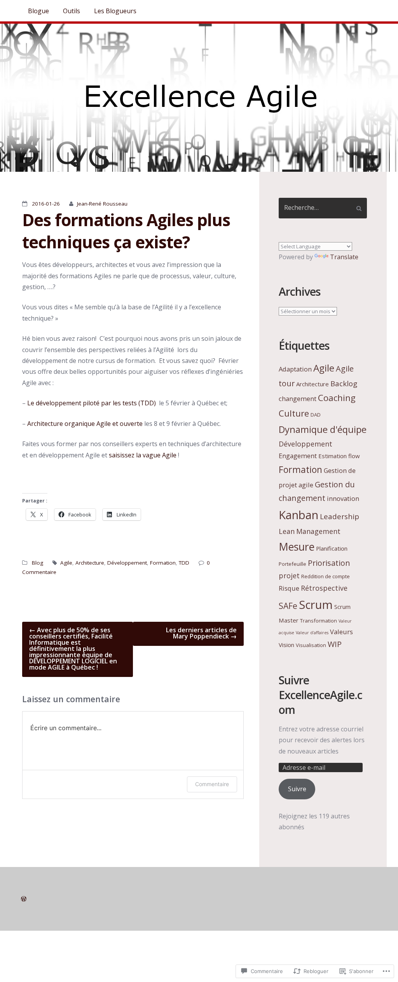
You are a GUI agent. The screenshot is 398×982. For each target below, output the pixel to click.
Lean (287, 531)
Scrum (316, 604)
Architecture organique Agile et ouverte (85, 423)
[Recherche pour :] (323, 208)
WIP (335, 644)
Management (318, 531)
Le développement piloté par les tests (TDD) (91, 403)
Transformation (318, 620)
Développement (127, 562)
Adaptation (295, 369)
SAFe (288, 605)
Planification (331, 548)
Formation (163, 562)
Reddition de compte (325, 576)
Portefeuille (292, 563)
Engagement (298, 455)
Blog (37, 562)
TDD (184, 562)
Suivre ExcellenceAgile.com (320, 695)
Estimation (332, 456)
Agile (66, 562)
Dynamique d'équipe (323, 429)
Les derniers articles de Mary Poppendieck (201, 633)
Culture (294, 413)
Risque (289, 588)
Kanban (298, 515)
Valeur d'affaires (312, 632)
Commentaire (212, 784)
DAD (316, 414)
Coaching (337, 398)
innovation (343, 498)
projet (289, 575)
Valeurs (341, 631)
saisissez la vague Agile (142, 455)
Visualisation (311, 645)
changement (297, 398)
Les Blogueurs (115, 11)
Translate (344, 257)
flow (354, 456)
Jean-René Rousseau (102, 203)
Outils (71, 11)
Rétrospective (324, 588)
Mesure (296, 546)
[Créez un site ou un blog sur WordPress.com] (23, 899)
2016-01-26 (46, 203)
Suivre (297, 789)
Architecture (89, 562)
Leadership (339, 516)
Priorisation (329, 563)
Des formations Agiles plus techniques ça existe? (126, 230)
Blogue (38, 11)
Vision (286, 645)
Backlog (343, 383)
